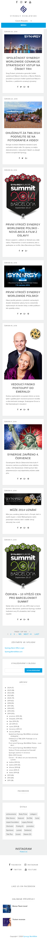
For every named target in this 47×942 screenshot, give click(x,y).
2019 (9, 701)
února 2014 (13, 770)
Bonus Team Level (19, 906)
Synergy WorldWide (30, 936)
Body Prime (23, 814)
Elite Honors (10, 818)
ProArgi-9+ (20, 826)
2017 (9, 706)
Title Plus (9, 834)
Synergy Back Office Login (14, 648)
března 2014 (13, 767)
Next (26, 634)
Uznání (18, 834)
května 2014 (13, 762)
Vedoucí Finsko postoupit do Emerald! (23, 388)
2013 (9, 775)
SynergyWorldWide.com (13, 652)
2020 (9, 698)
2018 (9, 703)
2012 (9, 778)
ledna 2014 (13, 773)
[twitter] (26, 2)
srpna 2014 (13, 726)
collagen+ (33, 814)
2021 (9, 695)
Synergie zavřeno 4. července (19, 753)
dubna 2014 (13, 765)
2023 (9, 690)
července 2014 (14, 729)
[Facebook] (17, 86)
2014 (9, 714)
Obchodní (9, 826)
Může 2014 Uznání (23, 509)
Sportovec (9, 830)
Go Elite (29, 818)
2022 (9, 693)
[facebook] (17, 2)
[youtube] (30, 2)
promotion (30, 826)
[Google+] (25, 86)
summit (18, 830)
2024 (9, 688)
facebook (16, 865)
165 (19, 634)
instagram (32, 865)
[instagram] (21, 2)
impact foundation (12, 822)
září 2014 (12, 724)
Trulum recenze (18, 919)
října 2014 (12, 721)
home (37, 818)
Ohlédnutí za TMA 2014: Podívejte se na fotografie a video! (23, 136)
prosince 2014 (14, 716)
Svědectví (27, 830)
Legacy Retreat (27, 822)
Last (37, 634)
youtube (32, 870)
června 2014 (13, 732)
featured (21, 818)
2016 (9, 708)
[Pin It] (28, 86)
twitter (18, 870)
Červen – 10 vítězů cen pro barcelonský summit (23, 598)
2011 (9, 780)
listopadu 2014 (14, 719)
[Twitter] (21, 86)
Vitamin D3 (27, 834)
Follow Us (23, 852)
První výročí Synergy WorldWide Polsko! (23, 748)
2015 (9, 711)
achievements (11, 814)
